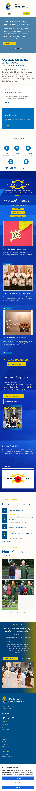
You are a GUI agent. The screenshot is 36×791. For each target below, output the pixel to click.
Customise (18, 783)
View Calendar (7, 541)
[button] (9, 13)
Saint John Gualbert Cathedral (16, 538)
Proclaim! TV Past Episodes (9, 460)
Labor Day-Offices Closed (16, 510)
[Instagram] (8, 717)
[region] (18, 777)
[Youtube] (13, 717)
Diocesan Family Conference (17, 527)
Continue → (9, 102)
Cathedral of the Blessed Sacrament (18, 522)
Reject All (18, 787)
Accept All (18, 778)
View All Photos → (9, 556)
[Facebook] (4, 717)
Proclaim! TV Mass (7, 466)
